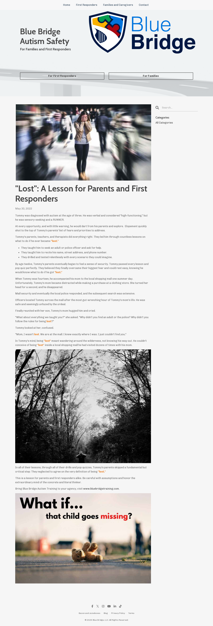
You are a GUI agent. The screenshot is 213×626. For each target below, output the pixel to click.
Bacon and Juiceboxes (89, 613)
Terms (131, 613)
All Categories (164, 122)
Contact (144, 5)
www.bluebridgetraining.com (101, 488)
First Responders (86, 5)
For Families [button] (151, 76)
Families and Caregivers (118, 5)
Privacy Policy (118, 613)
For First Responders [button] (62, 76)
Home (66, 5)
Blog (106, 613)
